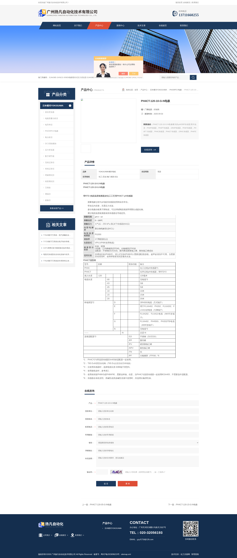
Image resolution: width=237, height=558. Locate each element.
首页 (136, 90)
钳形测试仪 (49, 181)
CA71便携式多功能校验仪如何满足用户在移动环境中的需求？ (58, 248)
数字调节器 (49, 156)
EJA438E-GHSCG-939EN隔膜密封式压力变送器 (67, 77)
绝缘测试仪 (49, 175)
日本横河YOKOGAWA (53, 105)
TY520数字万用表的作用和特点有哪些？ (58, 261)
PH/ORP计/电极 (51, 131)
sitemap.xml (126, 554)
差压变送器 (49, 112)
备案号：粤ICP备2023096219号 (106, 554)
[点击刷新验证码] (116, 472)
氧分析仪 (48, 137)
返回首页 (179, 2)
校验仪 (48, 200)
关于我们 (78, 25)
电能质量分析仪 (51, 118)
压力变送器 (49, 150)
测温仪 (48, 194)
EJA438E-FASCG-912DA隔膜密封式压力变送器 (105, 77)
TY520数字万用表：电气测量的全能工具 (58, 235)
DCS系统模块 (50, 143)
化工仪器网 (185, 554)
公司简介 (46, 535)
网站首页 (57, 25)
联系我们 (195, 2)
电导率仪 (48, 125)
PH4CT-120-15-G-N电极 (187, 505)
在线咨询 (148, 150)
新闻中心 (120, 25)
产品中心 (99, 25)
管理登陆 (195, 554)
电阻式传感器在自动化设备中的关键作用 (58, 254)
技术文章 (142, 25)
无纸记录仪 (49, 162)
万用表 (48, 188)
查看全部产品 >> (57, 208)
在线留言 (186, 2)
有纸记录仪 (49, 169)
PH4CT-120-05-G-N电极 (100, 505)
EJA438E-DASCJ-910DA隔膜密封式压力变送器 (142, 77)
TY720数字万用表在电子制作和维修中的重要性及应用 (58, 242)
